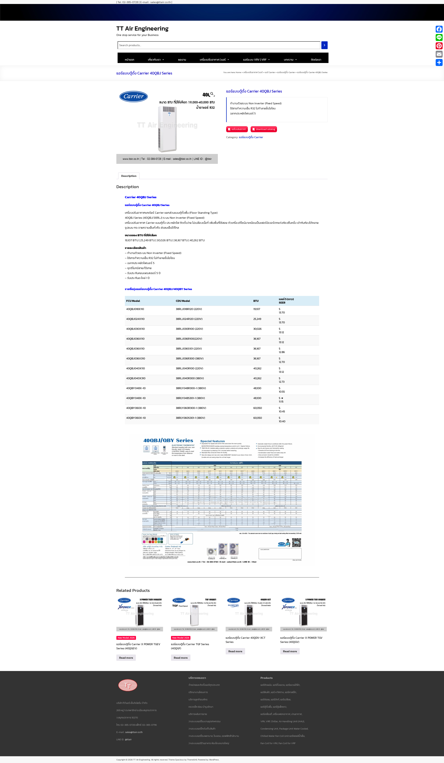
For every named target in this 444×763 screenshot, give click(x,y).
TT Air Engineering (142, 28)
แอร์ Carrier (270, 72)
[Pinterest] (439, 46)
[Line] (439, 37)
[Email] (439, 54)
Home (238, 72)
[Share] (439, 62)
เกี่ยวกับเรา (154, 59)
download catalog (265, 129)
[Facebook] (439, 29)
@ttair (128, 739)
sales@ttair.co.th (134, 732)
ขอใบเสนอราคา (239, 129)
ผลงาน (182, 59)
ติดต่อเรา (316, 59)
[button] (212, 94)
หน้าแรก (129, 59)
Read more (126, 658)
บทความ (288, 59)
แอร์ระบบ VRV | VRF (254, 59)
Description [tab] (128, 176)
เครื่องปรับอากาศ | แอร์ (213, 59)
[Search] (324, 45)
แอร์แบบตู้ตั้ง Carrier (286, 72)
